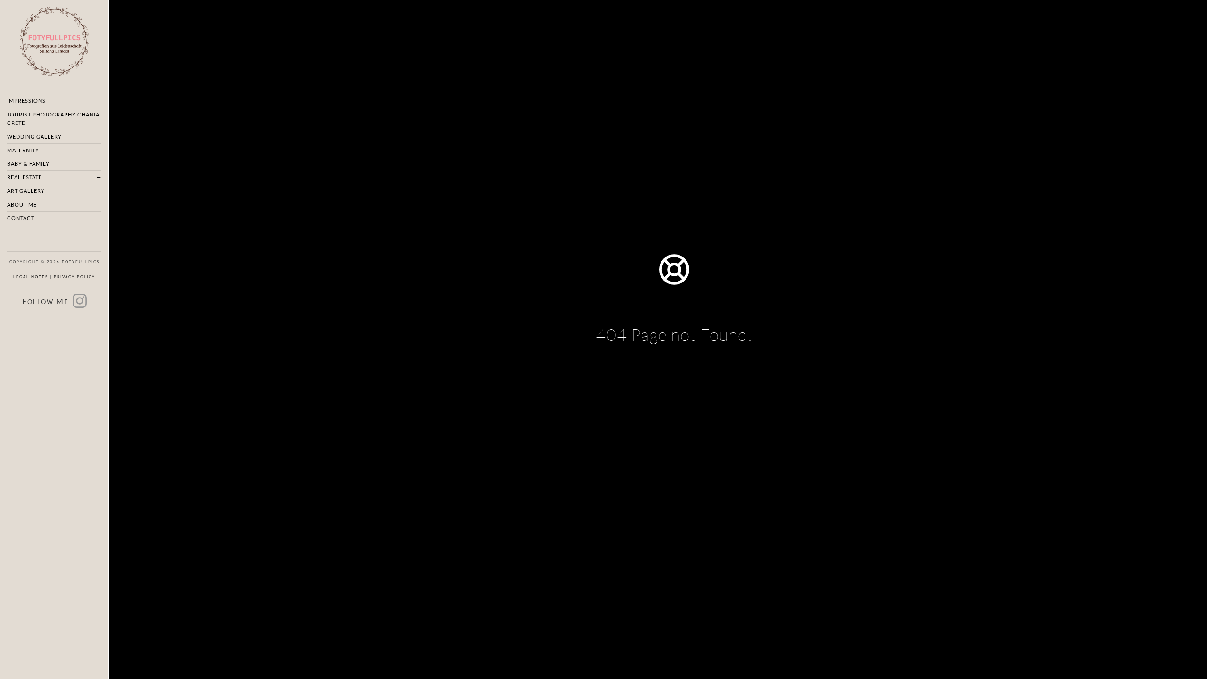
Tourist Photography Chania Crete (53, 118)
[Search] (720, 399)
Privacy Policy (74, 276)
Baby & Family (28, 163)
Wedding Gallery (34, 136)
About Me (22, 204)
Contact (20, 218)
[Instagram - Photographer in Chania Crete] (80, 304)
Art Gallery (26, 191)
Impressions (26, 101)
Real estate (24, 177)
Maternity (23, 150)
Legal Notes (30, 276)
